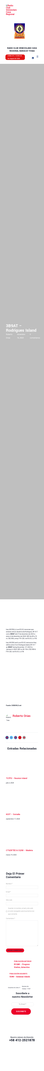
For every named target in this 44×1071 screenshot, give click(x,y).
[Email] (24, 737)
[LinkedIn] (15, 737)
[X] (11, 737)
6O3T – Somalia (13, 814)
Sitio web (9, 900)
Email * (8, 892)
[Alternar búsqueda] (27, 58)
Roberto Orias (21, 716)
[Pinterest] (19, 737)
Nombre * (9, 884)
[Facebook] (7, 737)
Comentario (10, 918)
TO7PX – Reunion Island (16, 778)
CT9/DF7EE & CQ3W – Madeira (19, 850)
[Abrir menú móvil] (37, 56)
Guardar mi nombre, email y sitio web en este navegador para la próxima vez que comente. (21, 911)
